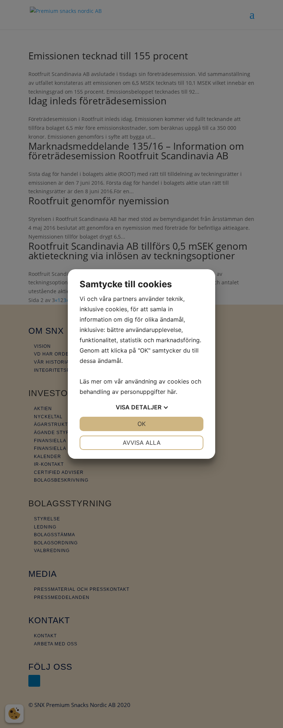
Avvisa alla (142, 442)
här (171, 391)
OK (141, 423)
